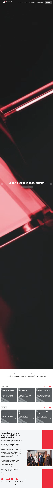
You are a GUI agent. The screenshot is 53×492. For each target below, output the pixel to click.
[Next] (51, 184)
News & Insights (32, 2)
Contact (38, 2)
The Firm (19, 2)
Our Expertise (24, 2)
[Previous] (2, 184)
